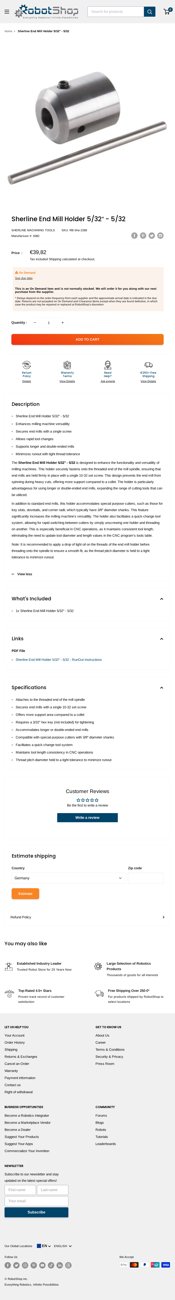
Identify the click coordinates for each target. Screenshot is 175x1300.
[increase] (62, 322)
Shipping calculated (63, 259)
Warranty (11, 1071)
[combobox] (116, 11)
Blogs (99, 1122)
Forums (101, 1115)
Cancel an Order (17, 1064)
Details (26, 381)
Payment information (20, 1078)
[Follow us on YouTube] (42, 1265)
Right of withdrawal (19, 1092)
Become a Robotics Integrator (27, 1115)
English (61, 1246)
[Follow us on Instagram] (25, 1265)
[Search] (149, 12)
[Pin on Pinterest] (143, 235)
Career (100, 1042)
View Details (67, 381)
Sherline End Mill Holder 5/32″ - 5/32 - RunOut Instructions (59, 660)
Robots (100, 1130)
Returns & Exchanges (21, 1056)
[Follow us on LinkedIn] (60, 1265)
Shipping (11, 1049)
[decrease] (35, 322)
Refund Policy (20, 917)
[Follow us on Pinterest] (34, 1265)
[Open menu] (7, 11)
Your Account (14, 1035)
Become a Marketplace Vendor (28, 1122)
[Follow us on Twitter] (16, 1265)
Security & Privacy (109, 1056)
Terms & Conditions (110, 1049)
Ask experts (108, 381)
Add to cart (87, 339)
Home (8, 31)
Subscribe (36, 1212)
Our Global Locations (18, 1246)
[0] (167, 11)
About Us (102, 1035)
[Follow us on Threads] (68, 1265)
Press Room (104, 1064)
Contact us (13, 1085)
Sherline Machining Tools (33, 230)
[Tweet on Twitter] (152, 235)
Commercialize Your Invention (27, 1151)
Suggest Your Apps (19, 1144)
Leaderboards (105, 1144)
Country (18, 868)
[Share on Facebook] (134, 235)
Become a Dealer (18, 1130)
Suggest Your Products (22, 1137)
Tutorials (101, 1137)
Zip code (135, 868)
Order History (15, 1042)
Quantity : (19, 322)
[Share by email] (160, 235)
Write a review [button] (87, 817)
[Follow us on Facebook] (8, 1265)
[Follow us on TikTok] (51, 1265)
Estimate (25, 894)
